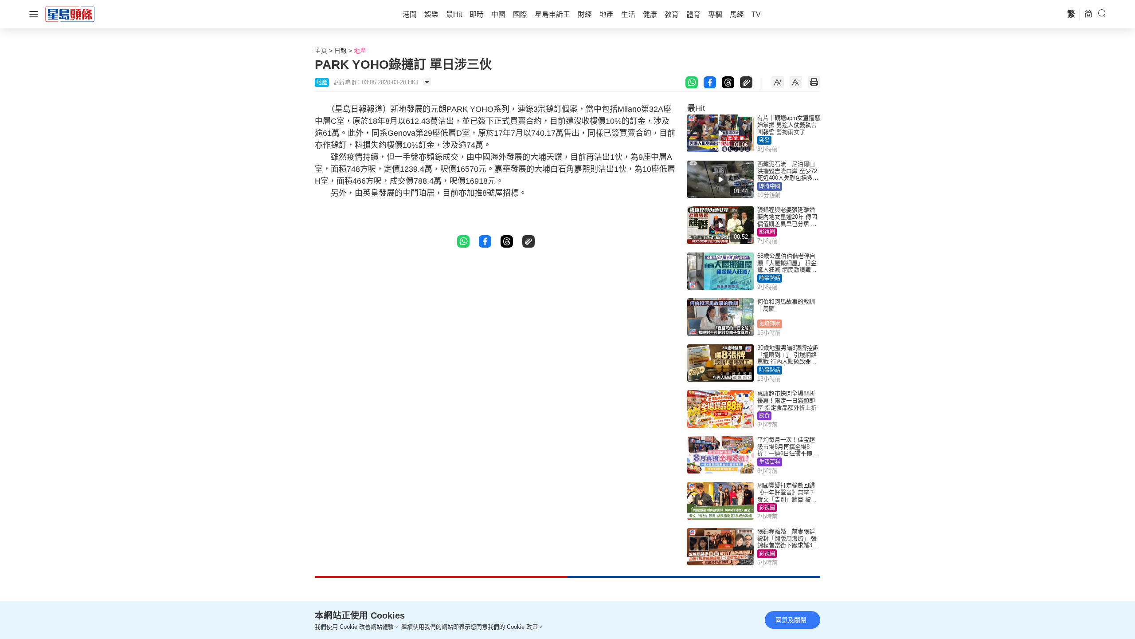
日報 (340, 50)
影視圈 (767, 232)
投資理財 (769, 324)
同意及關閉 (790, 619)
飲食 (764, 415)
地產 (360, 50)
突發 (764, 140)
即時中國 (769, 186)
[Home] (70, 13)
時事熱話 (769, 278)
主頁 (321, 50)
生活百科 (769, 462)
